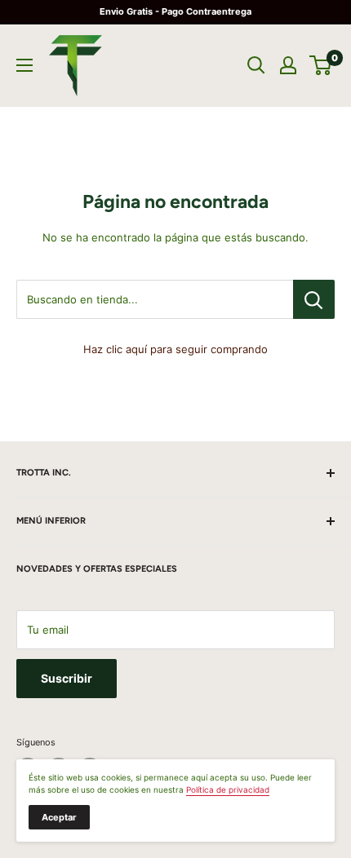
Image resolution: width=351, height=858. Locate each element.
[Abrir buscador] (256, 65)
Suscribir (66, 678)
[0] (321, 65)
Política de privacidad (227, 789)
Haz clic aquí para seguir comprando (175, 349)
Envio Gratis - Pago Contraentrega (175, 11)
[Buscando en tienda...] (314, 299)
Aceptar (59, 817)
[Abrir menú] (24, 65)
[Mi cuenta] (288, 65)
